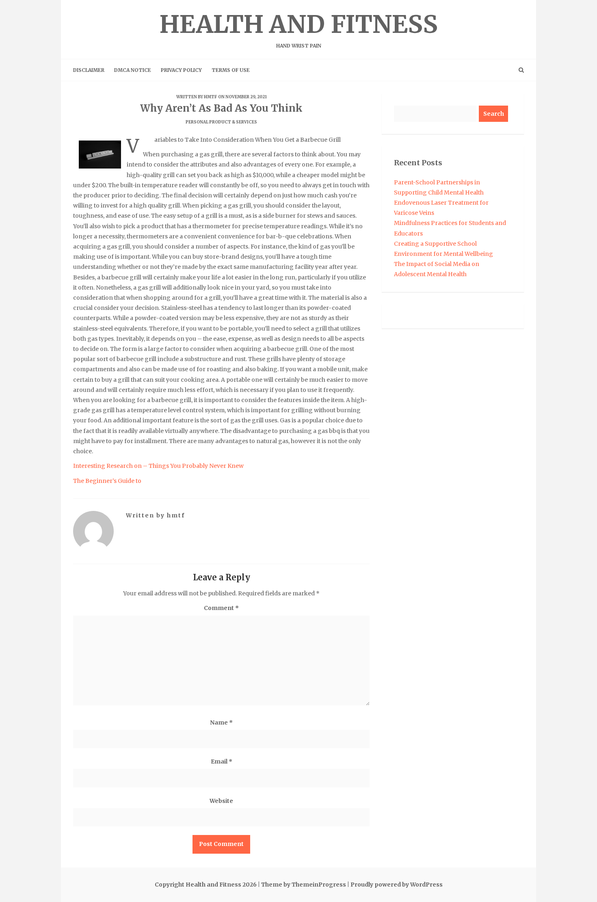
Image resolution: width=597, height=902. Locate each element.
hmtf (210, 97)
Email (221, 761)
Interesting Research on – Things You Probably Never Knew (158, 465)
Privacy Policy (181, 70)
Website (221, 801)
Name (221, 722)
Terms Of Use (231, 70)
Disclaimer (88, 70)
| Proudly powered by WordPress (395, 884)
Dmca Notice (132, 70)
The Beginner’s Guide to (107, 481)
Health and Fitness (299, 29)
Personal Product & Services (221, 122)
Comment (221, 608)
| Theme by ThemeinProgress (302, 884)
